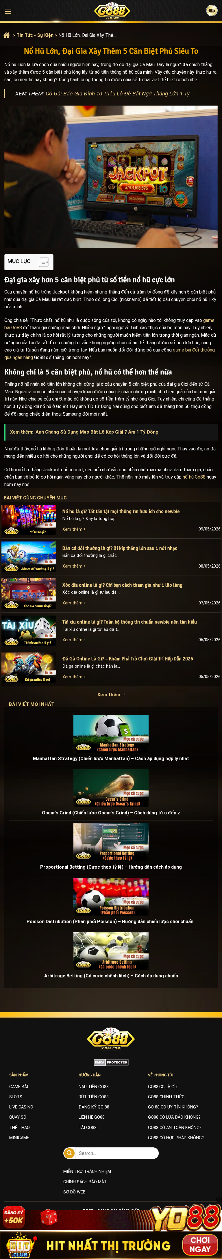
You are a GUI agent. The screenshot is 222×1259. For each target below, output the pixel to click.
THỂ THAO (19, 1127)
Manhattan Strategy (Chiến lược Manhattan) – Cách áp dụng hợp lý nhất (111, 758)
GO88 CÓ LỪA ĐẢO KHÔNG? (174, 1117)
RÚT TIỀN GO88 (94, 1097)
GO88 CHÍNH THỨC (166, 1097)
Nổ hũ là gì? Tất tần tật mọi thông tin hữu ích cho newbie (121, 511)
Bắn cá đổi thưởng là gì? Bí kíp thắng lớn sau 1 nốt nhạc (119, 548)
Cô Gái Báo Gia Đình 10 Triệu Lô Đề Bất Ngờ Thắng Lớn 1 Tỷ (118, 93)
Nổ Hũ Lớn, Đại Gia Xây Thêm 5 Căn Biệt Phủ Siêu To (87, 35)
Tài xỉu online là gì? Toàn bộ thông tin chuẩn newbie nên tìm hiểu (129, 622)
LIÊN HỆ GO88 (92, 1117)
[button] (7, 11)
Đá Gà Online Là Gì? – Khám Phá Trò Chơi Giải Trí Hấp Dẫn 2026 (128, 659)
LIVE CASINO (21, 1107)
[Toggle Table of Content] (40, 262)
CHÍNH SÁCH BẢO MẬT (85, 1182)
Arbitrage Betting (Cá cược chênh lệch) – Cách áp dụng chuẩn (111, 976)
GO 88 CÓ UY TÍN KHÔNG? (173, 1107)
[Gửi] (69, 1153)
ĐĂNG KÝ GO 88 (94, 1107)
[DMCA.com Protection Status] (111, 1062)
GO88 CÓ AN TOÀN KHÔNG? (174, 1127)
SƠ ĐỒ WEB (74, 1192)
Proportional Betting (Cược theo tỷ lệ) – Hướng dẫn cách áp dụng (111, 867)
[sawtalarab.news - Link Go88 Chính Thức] (112, 10)
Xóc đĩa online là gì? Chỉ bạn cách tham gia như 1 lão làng (123, 585)
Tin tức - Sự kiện (34, 35)
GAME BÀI (18, 1086)
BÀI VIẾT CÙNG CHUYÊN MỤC (41, 498)
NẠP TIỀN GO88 (94, 1086)
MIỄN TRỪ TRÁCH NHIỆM (87, 1171)
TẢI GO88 (88, 1127)
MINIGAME (19, 1137)
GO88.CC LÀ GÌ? (162, 1086)
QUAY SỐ (17, 1117)
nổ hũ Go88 (194, 477)
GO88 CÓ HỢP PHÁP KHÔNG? (176, 1137)
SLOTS (15, 1097)
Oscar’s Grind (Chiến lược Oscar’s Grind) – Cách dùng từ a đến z (111, 813)
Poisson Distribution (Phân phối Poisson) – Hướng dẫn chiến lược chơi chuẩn (111, 921)
